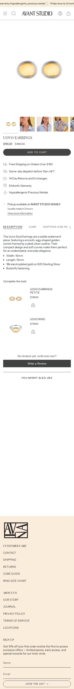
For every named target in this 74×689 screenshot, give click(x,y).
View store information (20, 213)
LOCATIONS (11, 627)
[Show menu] (5, 13)
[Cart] (68, 13)
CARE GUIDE (11, 573)
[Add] (33, 305)
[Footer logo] (16, 530)
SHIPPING (9, 559)
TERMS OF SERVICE (16, 620)
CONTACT (9, 553)
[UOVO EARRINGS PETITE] (15, 298)
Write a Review (42, 364)
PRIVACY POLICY (14, 613)
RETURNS (9, 567)
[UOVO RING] (15, 328)
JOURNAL (9, 606)
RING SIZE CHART (14, 581)
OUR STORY (11, 599)
